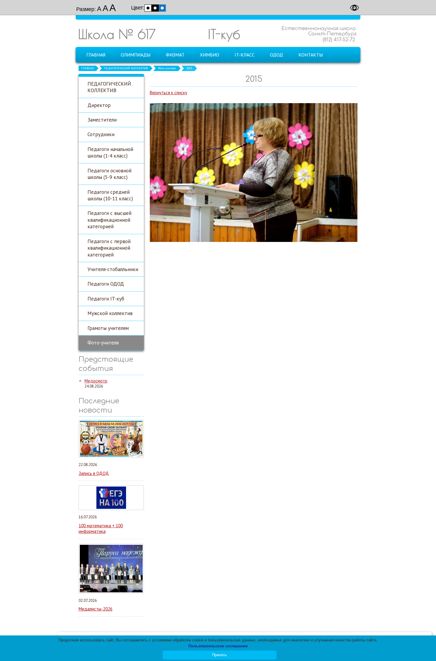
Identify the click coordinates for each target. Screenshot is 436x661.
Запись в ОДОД (94, 473)
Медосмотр (96, 381)
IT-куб (224, 34)
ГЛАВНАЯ (87, 68)
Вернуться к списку (168, 92)
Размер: (86, 9)
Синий (162, 8)
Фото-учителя (167, 68)
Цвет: (137, 8)
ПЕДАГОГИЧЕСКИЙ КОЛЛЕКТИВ (126, 68)
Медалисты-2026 (95, 609)
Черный (155, 8)
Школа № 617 (117, 34)
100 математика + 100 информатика (101, 528)
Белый (148, 8)
